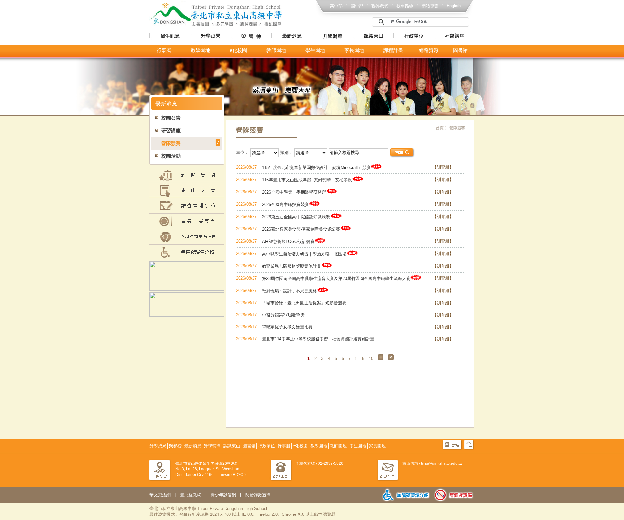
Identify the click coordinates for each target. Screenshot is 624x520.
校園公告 (171, 117)
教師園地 (276, 50)
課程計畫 (393, 50)
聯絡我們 (379, 6)
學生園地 (315, 50)
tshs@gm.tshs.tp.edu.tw (441, 463)
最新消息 (192, 445)
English (454, 5)
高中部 (336, 6)
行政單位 (266, 445)
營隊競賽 (171, 143)
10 (371, 358)
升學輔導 (212, 445)
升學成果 (158, 445)
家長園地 (354, 50)
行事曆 (164, 50)
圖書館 (460, 50)
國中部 (357, 6)
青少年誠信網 (223, 494)
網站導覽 (430, 6)
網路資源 (428, 50)
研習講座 (171, 130)
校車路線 (404, 6)
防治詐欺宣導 (258, 494)
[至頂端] (468, 449)
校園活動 (171, 156)
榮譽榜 (175, 445)
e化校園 (238, 50)
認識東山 (231, 445)
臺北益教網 (190, 494)
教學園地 (200, 50)
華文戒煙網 (160, 494)
